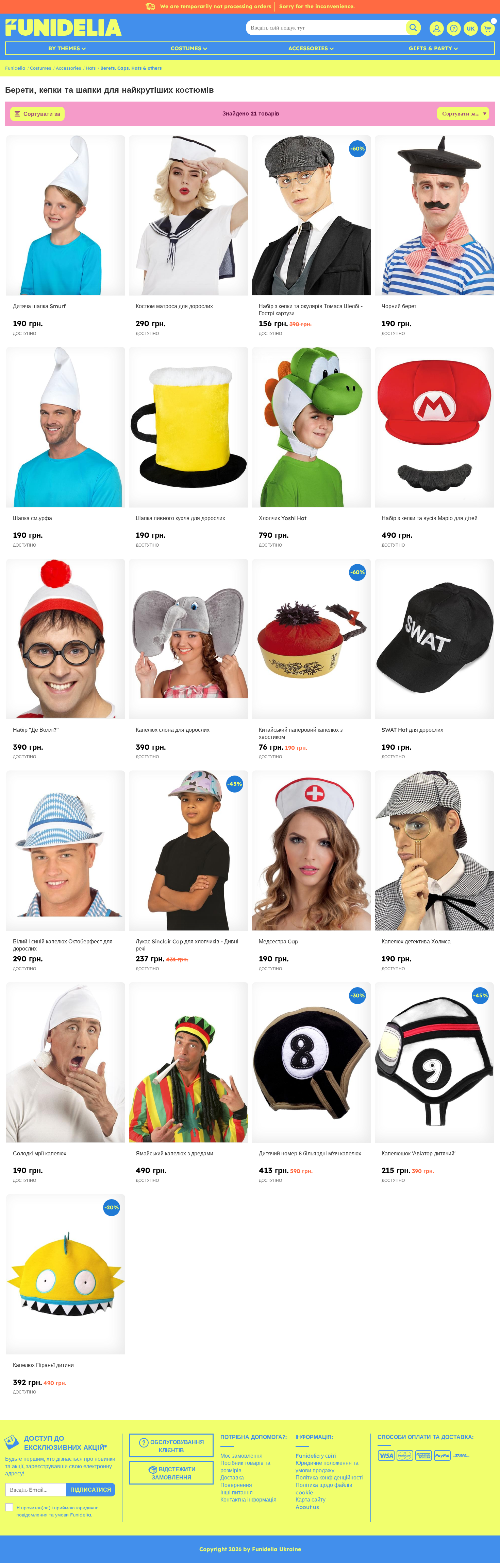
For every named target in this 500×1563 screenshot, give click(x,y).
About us (307, 1507)
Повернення (236, 1484)
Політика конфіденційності (329, 1477)
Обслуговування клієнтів (176, 1446)
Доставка (232, 1477)
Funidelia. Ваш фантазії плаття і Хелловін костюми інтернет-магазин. (63, 27)
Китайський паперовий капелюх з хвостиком (301, 733)
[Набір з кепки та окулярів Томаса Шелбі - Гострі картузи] (311, 215)
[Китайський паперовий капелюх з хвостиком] (311, 639)
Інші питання (236, 1492)
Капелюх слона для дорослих (173, 729)
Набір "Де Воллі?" (36, 729)
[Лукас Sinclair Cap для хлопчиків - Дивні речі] (188, 850)
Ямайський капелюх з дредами (174, 1153)
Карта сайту (311, 1499)
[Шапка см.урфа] (65, 427)
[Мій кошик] (488, 28)
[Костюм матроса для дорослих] (188, 215)
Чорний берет (399, 306)
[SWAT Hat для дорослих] (434, 639)
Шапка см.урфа (32, 518)
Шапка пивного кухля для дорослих (180, 518)
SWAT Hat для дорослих (412, 729)
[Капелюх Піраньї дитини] (65, 1274)
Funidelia (15, 68)
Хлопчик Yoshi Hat (282, 518)
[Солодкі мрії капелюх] (65, 1062)
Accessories (308, 48)
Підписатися (90, 1489)
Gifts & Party (430, 48)
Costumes (186, 48)
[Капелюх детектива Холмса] (434, 850)
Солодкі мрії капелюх (39, 1153)
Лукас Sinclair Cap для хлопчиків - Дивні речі (187, 945)
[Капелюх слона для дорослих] (188, 639)
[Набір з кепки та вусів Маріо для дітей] (434, 427)
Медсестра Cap (278, 941)
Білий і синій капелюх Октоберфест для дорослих (63, 945)
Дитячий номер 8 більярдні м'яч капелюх (310, 1153)
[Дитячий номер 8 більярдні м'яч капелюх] (311, 1062)
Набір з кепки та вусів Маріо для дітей (430, 518)
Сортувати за (41, 113)
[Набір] (65, 639)
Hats (91, 68)
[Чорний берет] (434, 215)
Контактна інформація (248, 1499)
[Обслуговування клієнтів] (454, 28)
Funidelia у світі (316, 1455)
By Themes (64, 48)
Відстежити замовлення (174, 1473)
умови (62, 1515)
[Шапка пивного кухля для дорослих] (188, 427)
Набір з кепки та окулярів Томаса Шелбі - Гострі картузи (311, 310)
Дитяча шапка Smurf (39, 306)
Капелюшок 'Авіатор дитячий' (418, 1153)
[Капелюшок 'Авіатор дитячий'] (434, 1062)
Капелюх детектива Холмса (416, 941)
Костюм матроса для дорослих (174, 306)
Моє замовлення (241, 1455)
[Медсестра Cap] (311, 850)
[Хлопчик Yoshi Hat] (311, 427)
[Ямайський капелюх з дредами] (188, 1062)
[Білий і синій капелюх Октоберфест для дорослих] (65, 850)
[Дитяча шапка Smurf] (65, 215)
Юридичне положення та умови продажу (327, 1466)
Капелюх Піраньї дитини (43, 1365)
